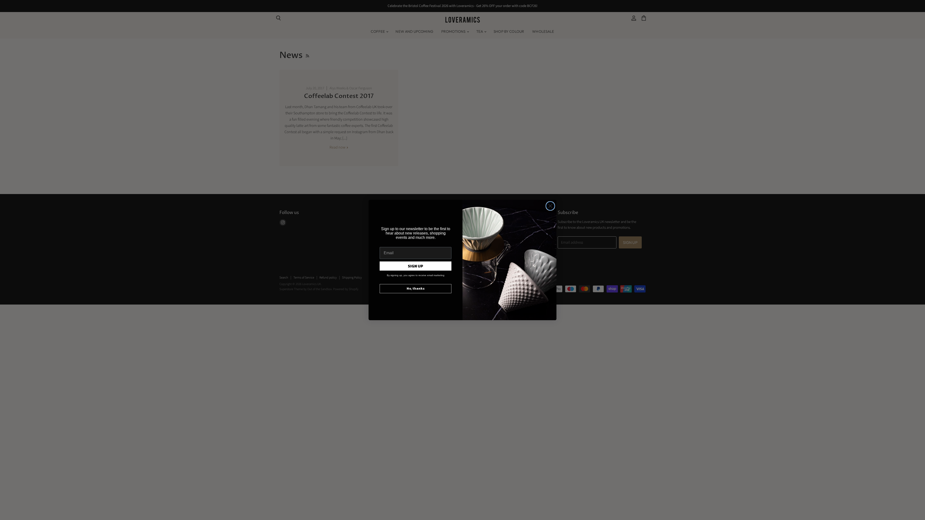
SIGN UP (415, 266)
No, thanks (416, 288)
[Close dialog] (550, 206)
